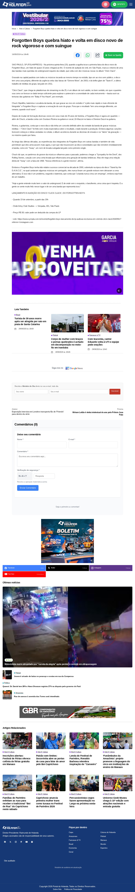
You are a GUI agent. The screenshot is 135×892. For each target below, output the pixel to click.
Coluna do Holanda (108, 832)
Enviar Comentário (28, 488)
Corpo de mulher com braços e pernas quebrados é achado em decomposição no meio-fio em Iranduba (67, 343)
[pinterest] (21, 842)
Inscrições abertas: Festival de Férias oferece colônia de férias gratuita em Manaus (16, 760)
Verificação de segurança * (28, 470)
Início (14, 29)
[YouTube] (26, 842)
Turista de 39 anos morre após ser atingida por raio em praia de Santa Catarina (30, 321)
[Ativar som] (119, 290)
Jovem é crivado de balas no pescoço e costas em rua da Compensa (43, 676)
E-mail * (72, 439)
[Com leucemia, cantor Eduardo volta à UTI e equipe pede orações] (104, 323)
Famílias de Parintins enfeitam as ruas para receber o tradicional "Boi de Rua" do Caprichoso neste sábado (16, 804)
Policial (103, 836)
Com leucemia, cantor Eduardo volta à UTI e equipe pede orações (103, 342)
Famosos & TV (75, 840)
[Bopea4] (17, 4)
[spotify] (32, 842)
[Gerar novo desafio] (29, 476)
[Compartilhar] (97, 55)
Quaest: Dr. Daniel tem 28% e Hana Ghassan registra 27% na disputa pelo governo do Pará (42, 686)
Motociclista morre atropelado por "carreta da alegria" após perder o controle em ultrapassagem (51, 664)
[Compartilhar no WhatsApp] (87, 55)
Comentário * (22, 451)
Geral (71, 852)
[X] (10, 842)
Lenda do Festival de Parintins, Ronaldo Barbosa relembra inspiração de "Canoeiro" (83, 760)
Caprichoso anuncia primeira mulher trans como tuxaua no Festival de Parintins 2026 (49, 802)
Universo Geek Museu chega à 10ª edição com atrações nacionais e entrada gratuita (116, 802)
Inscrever (115, 391)
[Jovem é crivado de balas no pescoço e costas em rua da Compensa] (7, 674)
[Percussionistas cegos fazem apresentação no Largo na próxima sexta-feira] (84, 783)
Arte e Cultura (24, 29)
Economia (73, 848)
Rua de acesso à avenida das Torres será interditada (36, 696)
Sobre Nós (57, 889)
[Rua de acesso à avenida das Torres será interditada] (7, 694)
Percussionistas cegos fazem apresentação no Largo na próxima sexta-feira (82, 802)
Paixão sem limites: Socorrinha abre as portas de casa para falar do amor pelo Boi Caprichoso (50, 760)
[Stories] (106, 4)
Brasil (71, 844)
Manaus (103, 840)
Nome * (20, 439)
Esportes (103, 848)
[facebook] (5, 842)
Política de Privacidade (73, 889)
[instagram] (15, 842)
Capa (71, 832)
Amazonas (73, 836)
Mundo (103, 844)
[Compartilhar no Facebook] (77, 55)
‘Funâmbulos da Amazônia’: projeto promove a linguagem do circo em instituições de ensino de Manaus (116, 761)
